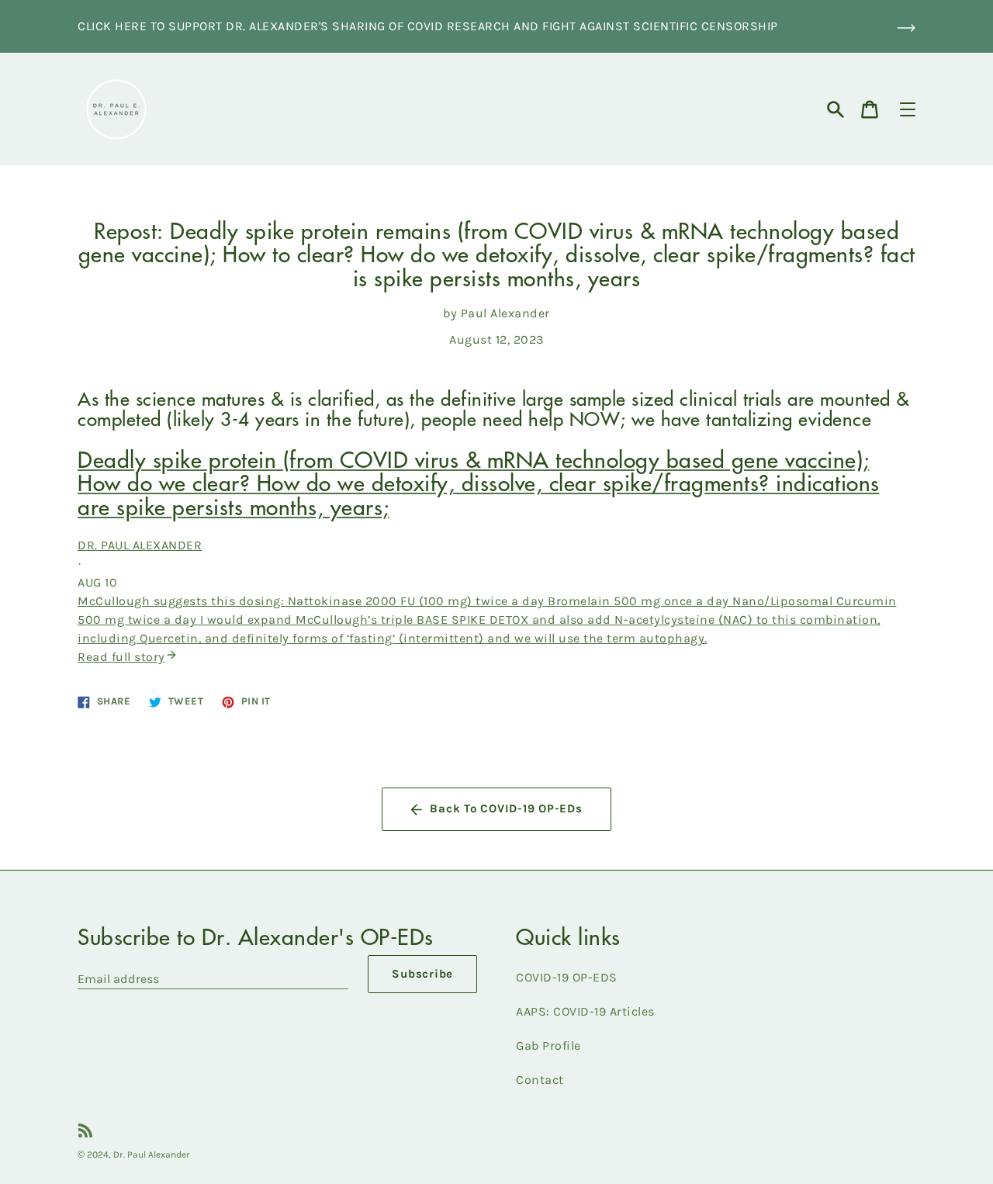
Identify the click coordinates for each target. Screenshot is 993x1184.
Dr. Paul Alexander (151, 1154)
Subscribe (422, 974)
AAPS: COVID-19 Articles (585, 1011)
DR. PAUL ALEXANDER (140, 545)
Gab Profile (548, 1045)
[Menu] (908, 109)
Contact (540, 1079)
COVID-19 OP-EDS (567, 977)
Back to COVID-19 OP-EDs (506, 808)
